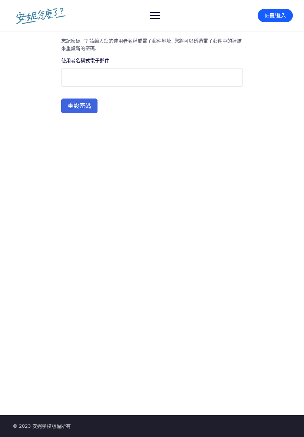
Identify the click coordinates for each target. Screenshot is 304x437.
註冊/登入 (275, 15)
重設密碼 (79, 106)
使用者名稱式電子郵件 (85, 60)
